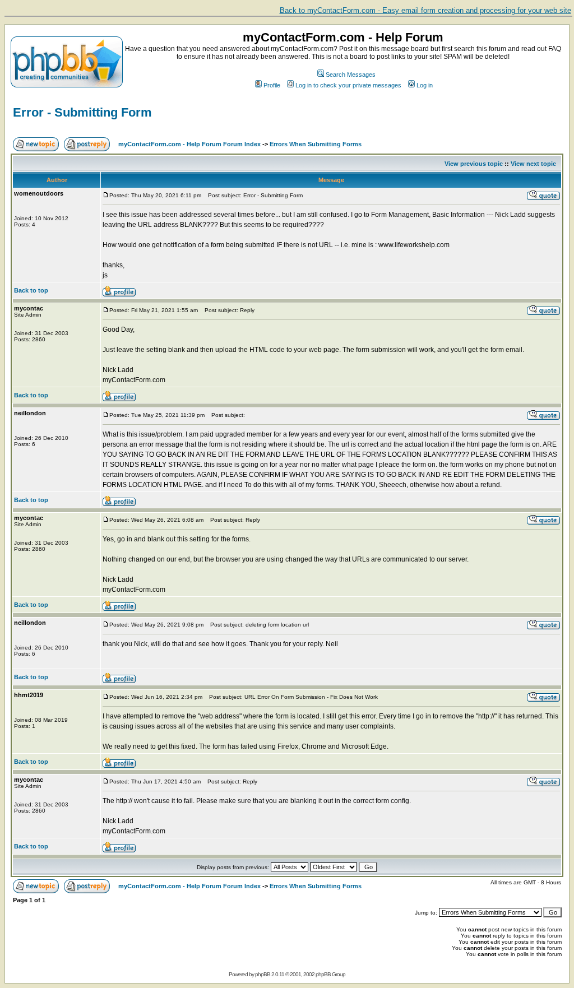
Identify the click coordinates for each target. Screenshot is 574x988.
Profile (271, 85)
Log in (424, 85)
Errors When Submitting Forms (316, 144)
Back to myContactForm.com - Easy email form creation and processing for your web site (425, 10)
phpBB (262, 974)
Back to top (31, 290)
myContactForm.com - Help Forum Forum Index (189, 144)
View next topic (533, 163)
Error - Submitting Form (82, 112)
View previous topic (474, 163)
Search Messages (351, 74)
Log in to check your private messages (348, 85)
